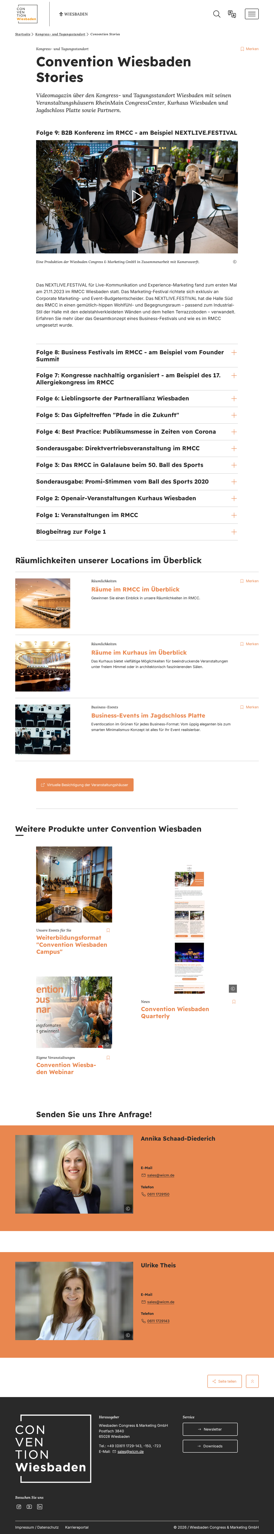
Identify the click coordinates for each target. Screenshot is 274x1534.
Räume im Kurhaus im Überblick (139, 652)
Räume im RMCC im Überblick (135, 589)
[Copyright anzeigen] (232, 262)
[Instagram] (18, 1506)
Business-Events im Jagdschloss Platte (148, 715)
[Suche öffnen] (217, 14)
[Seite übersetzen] (232, 14)
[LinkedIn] (39, 1506)
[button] (137, 197)
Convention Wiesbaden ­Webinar (66, 1068)
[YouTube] (29, 1506)
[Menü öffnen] (252, 14)
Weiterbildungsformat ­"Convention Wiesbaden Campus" (71, 944)
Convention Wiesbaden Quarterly (175, 1012)
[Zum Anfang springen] (252, 1381)
